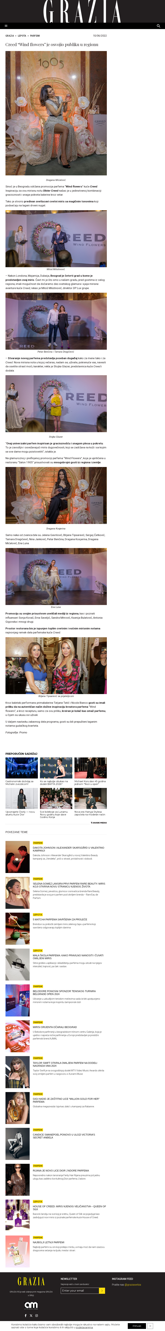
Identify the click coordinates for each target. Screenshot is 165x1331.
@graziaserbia (133, 1284)
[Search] (158, 26)
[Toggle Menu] (6, 26)
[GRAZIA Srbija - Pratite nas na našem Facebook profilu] (25, 1315)
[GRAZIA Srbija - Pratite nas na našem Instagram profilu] (36, 1315)
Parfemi (35, 36)
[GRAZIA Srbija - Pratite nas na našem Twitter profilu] (31, 1315)
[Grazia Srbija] (82, 11)
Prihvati (137, 1326)
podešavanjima (84, 1327)
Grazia (9, 36)
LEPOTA (22, 36)
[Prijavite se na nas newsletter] (102, 1291)
